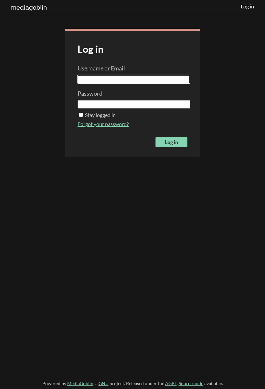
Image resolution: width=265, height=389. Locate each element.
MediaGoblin (80, 383)
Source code (191, 383)
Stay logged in (100, 115)
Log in (247, 6)
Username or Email (101, 68)
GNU (104, 383)
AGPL (171, 383)
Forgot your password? (103, 124)
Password (90, 93)
